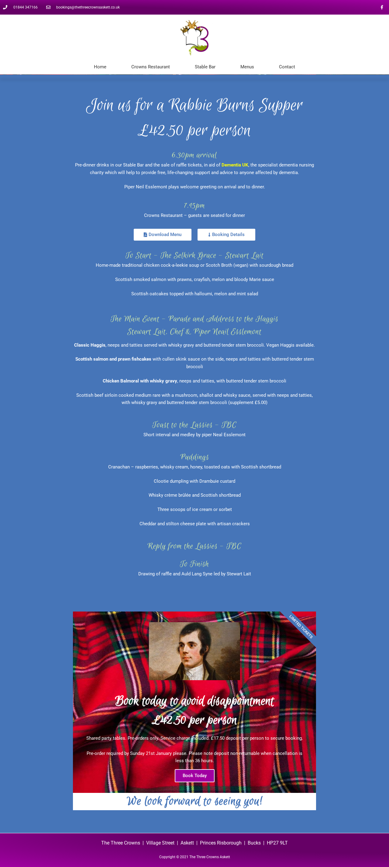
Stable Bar (205, 67)
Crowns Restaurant (150, 67)
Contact (287, 67)
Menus (247, 67)
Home (100, 67)
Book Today (195, 775)
